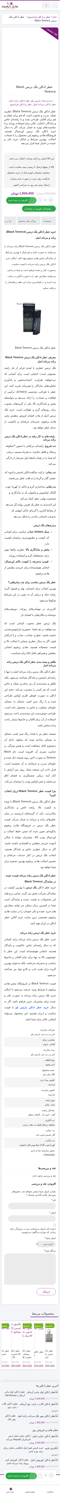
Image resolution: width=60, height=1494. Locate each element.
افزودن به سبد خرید (18, 200)
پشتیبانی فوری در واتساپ (38, 208)
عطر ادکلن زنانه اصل (19, 100)
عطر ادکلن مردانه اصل (44, 104)
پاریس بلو (36, 100)
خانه (54, 16)
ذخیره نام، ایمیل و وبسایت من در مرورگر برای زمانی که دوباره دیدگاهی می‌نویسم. (33, 1230)
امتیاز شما (50, 1238)
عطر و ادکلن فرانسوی (38, 16)
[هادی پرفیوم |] (10, 5)
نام (54, 1200)
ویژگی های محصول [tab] (27, 221)
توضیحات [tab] (47, 221)
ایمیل (52, 1212)
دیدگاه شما (50, 1250)
